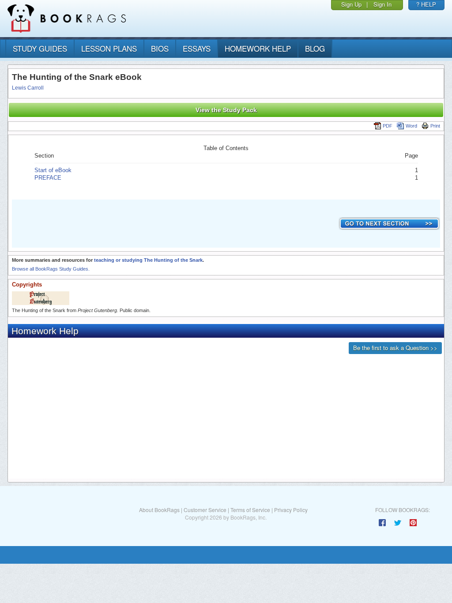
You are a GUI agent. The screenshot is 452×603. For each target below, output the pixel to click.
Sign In (382, 4)
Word (411, 125)
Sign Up (351, 4)
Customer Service (205, 509)
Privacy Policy (291, 509)
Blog (315, 48)
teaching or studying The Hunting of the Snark (148, 260)
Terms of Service (250, 509)
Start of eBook (53, 170)
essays (197, 48)
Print (435, 125)
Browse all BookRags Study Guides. (51, 268)
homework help (258, 48)
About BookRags (159, 509)
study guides (40, 48)
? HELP (426, 4)
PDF (387, 125)
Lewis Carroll (28, 88)
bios (160, 48)
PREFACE (47, 177)
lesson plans (109, 48)
